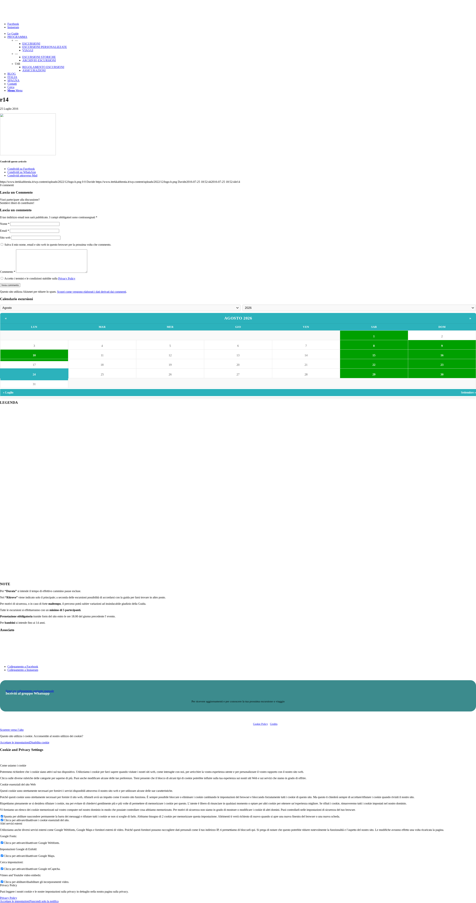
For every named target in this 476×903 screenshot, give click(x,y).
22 (373, 364)
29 (373, 374)
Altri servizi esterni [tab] (11, 823)
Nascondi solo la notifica (44, 901)
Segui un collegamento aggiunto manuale (30, 690)
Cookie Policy (260, 724)
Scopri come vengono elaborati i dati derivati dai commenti (91, 291)
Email (4, 230)
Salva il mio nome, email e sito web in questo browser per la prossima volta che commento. (57, 244)
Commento (7, 271)
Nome (4, 223)
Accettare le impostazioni (15, 742)
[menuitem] (241, 33)
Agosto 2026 (238, 318)
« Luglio (8, 392)
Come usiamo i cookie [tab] (13, 765)
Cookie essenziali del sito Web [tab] (18, 784)
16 (441, 355)
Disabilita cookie (39, 742)
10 (34, 355)
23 (441, 364)
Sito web (5, 237)
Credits (273, 724)
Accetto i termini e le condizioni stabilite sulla (39, 278)
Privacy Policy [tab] (8, 885)
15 (373, 355)
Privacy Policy (66, 278)
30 (441, 374)
